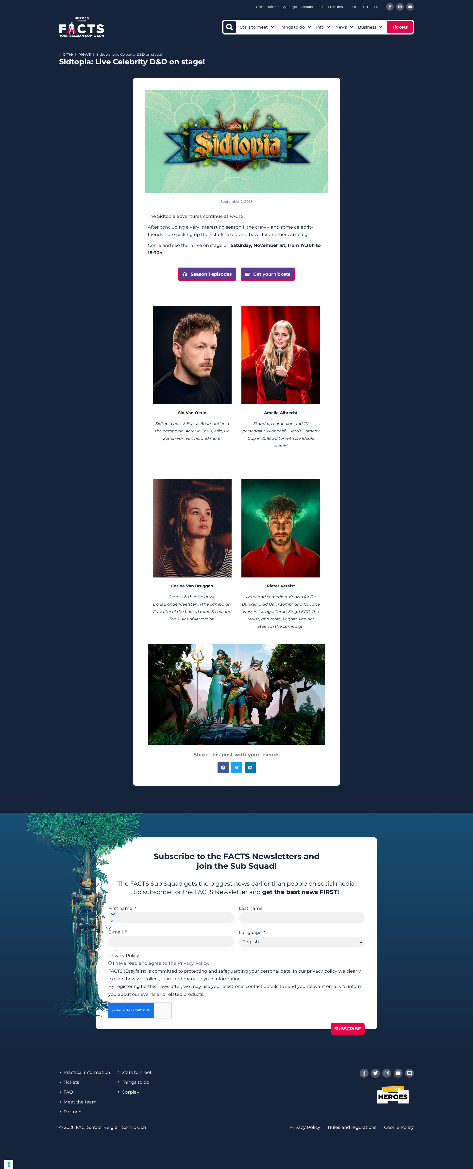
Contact (307, 7)
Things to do (292, 27)
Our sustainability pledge (276, 7)
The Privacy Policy (188, 963)
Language (251, 932)
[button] (229, 27)
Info (320, 27)
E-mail (116, 932)
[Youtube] (410, 7)
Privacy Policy (123, 955)
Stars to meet (254, 27)
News (341, 27)
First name (121, 908)
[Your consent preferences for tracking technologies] (8, 1164)
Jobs (320, 7)
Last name (251, 908)
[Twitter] (375, 1073)
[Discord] (409, 1073)
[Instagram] (400, 7)
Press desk (336, 7)
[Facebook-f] (390, 7)
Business (367, 27)
